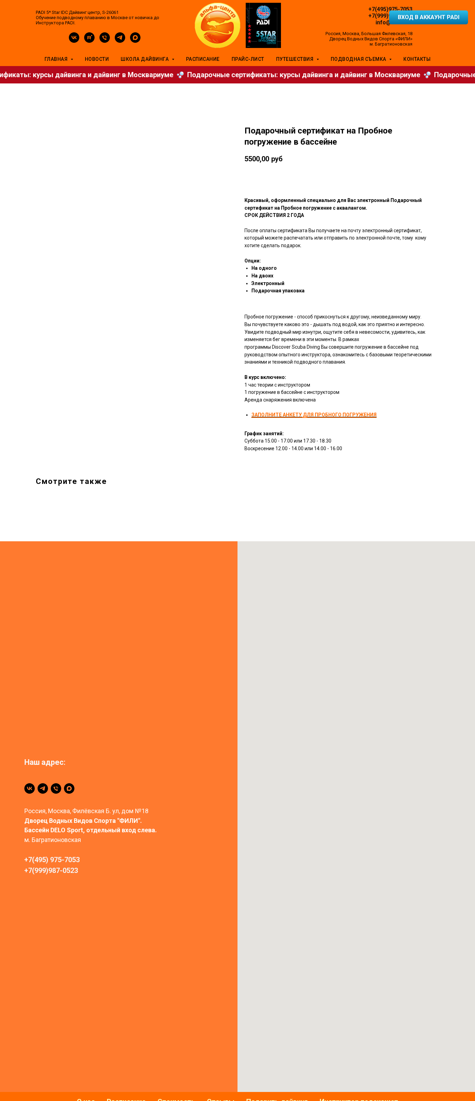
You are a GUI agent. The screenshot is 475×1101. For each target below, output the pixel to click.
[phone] (104, 41)
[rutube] (89, 41)
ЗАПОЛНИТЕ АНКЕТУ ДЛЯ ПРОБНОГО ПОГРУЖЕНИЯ (314, 415)
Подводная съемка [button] (359, 59)
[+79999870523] (56, 788)
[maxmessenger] (135, 41)
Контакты (416, 59)
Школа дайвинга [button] (145, 59)
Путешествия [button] (295, 59)
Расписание (203, 59)
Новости (97, 59)
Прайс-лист (248, 59)
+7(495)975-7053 (390, 9)
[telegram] (120, 41)
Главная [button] (57, 59)
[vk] (74, 41)
